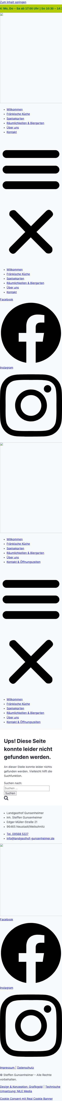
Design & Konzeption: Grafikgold (21, 1086)
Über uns (13, 127)
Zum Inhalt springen (13, 2)
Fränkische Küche (18, 114)
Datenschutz (25, 1067)
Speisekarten (15, 118)
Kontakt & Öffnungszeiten (24, 562)
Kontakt (12, 132)
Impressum (7, 1067)
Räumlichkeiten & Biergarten (25, 123)
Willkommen (15, 109)
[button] (31, 200)
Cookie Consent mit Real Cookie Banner (26, 1098)
